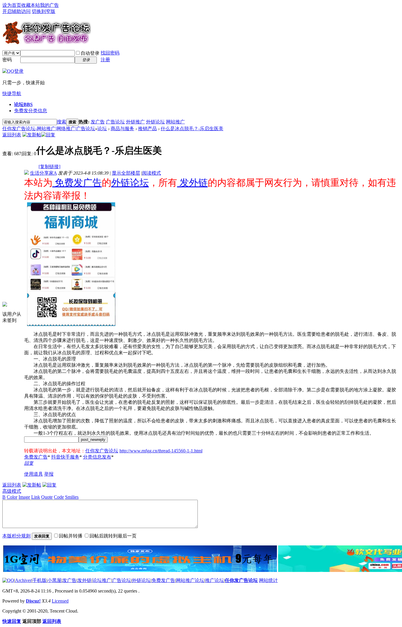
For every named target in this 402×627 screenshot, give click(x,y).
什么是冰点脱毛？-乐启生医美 (192, 128)
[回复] (48, 134)
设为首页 (11, 5)
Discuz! (33, 600)
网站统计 (268, 580)
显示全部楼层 (126, 173)
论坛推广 (101, 580)
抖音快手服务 (65, 456)
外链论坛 (155, 121)
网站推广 (175, 121)
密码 (7, 59)
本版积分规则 (16, 535)
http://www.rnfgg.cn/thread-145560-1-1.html (160, 450)
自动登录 (90, 53)
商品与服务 (122, 128)
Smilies (72, 496)
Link (35, 496)
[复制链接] (49, 166)
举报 (49, 474)
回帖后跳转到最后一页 (113, 535)
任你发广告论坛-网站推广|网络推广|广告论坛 (48, 128)
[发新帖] (31, 134)
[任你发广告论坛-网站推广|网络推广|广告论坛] (46, 42)
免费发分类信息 (30, 110)
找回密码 (110, 52)
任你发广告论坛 (101, 450)
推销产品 (147, 128)
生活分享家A (43, 173)
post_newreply (93, 439)
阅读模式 (151, 173)
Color (12, 496)
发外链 (192, 182)
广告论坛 (115, 121)
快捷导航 (11, 93)
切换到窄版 (43, 11)
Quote (47, 496)
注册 (105, 59)
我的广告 (49, 5)
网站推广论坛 (190, 580)
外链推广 (135, 121)
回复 (29, 463)
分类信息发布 (97, 456)
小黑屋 (54, 580)
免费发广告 (77, 182)
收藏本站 (30, 5)
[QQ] (8, 580)
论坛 (23, 104)
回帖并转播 (70, 535)
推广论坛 (214, 580)
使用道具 (33, 474)
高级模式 (11, 491)
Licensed (60, 600)
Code (59, 496)
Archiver (23, 580)
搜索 (61, 121)
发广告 (98, 121)
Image (24, 496)
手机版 (39, 580)
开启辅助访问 (16, 11)
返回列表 (11, 134)
